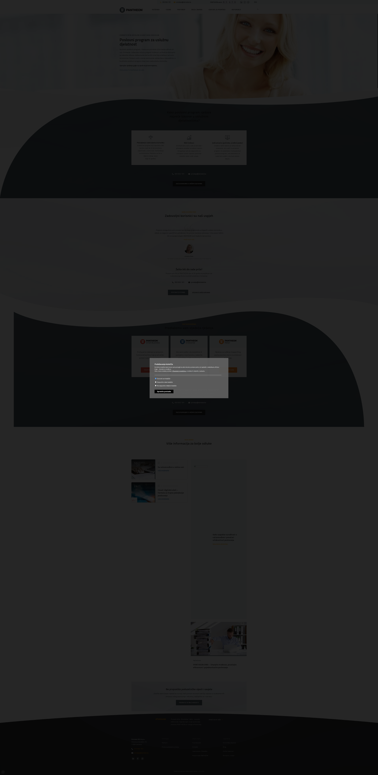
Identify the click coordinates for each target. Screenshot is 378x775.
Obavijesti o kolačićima (179, 371)
